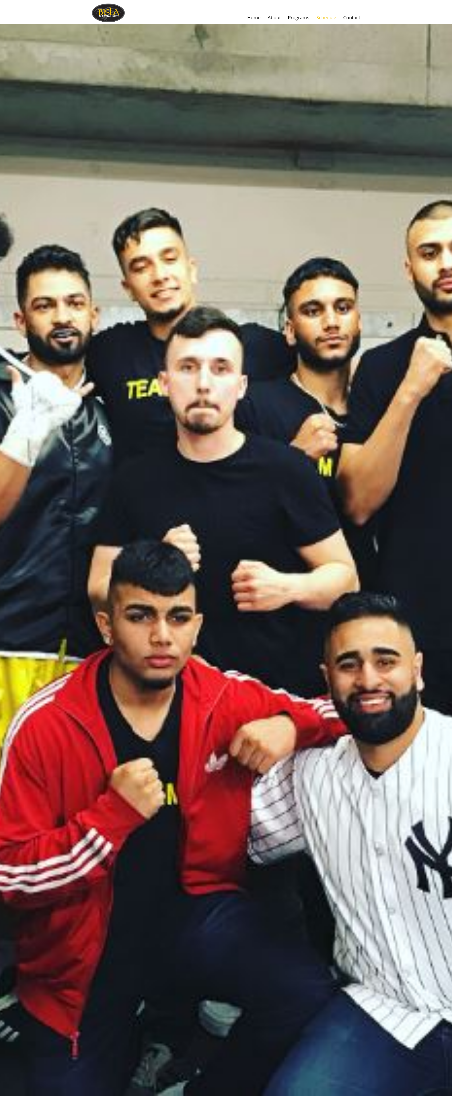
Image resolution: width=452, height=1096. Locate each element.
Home (254, 17)
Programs (298, 17)
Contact (351, 17)
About (274, 17)
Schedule (326, 17)
